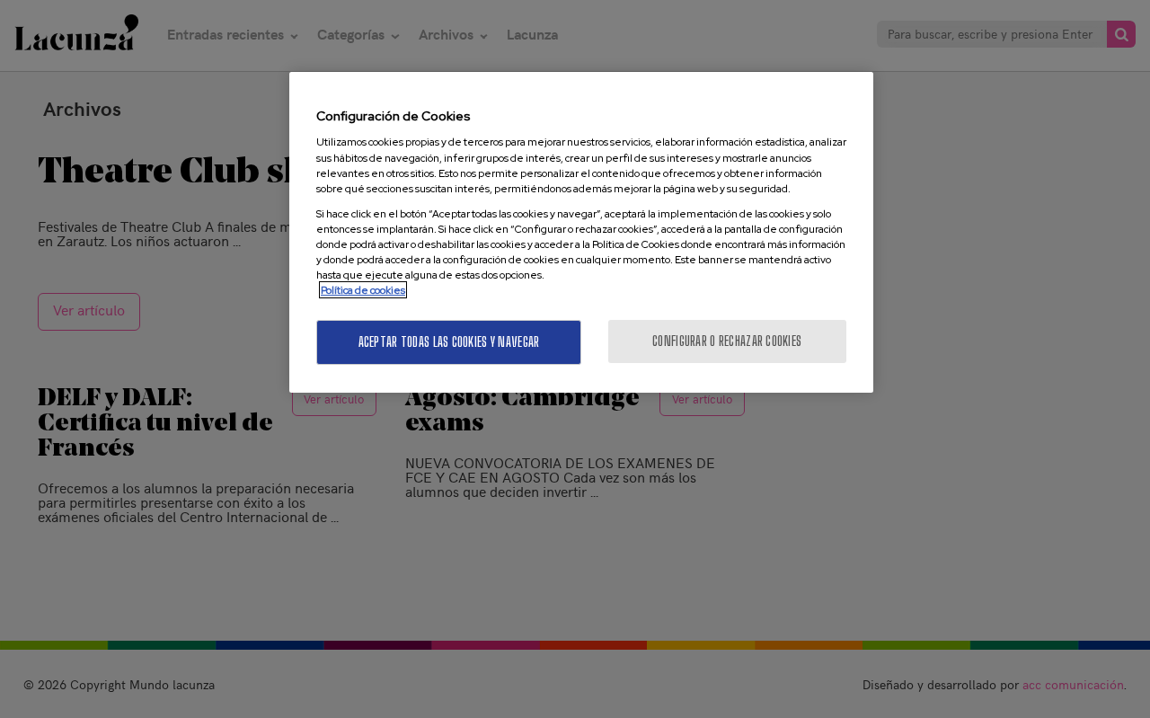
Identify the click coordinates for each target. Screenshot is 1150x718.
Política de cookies (363, 290)
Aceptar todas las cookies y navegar (449, 342)
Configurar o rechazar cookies (726, 341)
